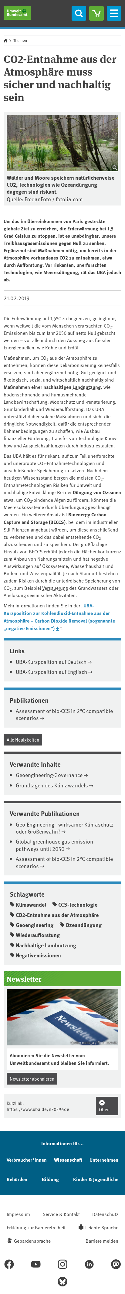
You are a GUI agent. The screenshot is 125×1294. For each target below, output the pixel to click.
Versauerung (55, 587)
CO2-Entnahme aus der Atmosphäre (57, 915)
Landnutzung (87, 386)
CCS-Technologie (77, 905)
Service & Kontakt (61, 1214)
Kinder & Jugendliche (95, 1179)
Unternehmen (104, 1159)
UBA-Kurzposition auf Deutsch (51, 661)
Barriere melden (102, 1240)
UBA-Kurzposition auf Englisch (51, 671)
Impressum (18, 1214)
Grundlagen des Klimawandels (52, 785)
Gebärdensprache (32, 1240)
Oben (104, 1109)
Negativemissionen (38, 955)
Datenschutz (105, 1214)
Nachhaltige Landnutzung (46, 945)
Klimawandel (31, 905)
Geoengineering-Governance (49, 775)
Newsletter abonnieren (32, 1078)
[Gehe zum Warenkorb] (96, 13)
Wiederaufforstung (38, 935)
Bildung (50, 1179)
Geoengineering (34, 925)
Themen (20, 40)
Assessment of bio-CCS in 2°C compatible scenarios (64, 714)
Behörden (17, 1179)
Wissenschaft (68, 1159)
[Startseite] (17, 13)
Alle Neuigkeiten (23, 739)
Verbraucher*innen (27, 1159)
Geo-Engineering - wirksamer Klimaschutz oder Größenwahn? (64, 827)
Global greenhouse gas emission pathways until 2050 (54, 844)
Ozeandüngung (84, 925)
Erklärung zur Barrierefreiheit (36, 1227)
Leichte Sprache (101, 1227)
